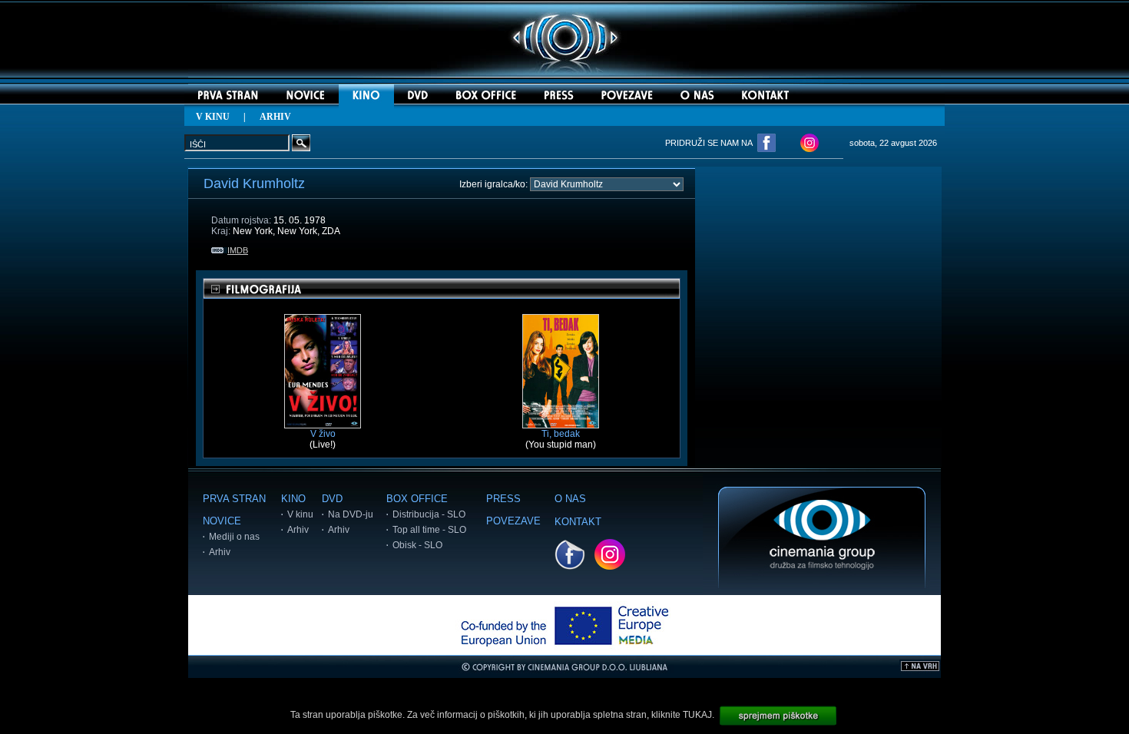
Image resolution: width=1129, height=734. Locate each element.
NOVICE (222, 521)
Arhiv (219, 552)
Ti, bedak (560, 433)
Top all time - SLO (429, 529)
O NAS (570, 498)
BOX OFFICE (417, 498)
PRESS (503, 498)
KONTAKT (578, 521)
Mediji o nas (234, 536)
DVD (332, 498)
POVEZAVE (513, 521)
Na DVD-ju (350, 514)
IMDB (237, 250)
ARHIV (275, 116)
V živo (323, 433)
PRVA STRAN (234, 498)
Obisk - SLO (417, 545)
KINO (293, 498)
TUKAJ (697, 714)
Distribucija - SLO (428, 514)
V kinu (300, 514)
